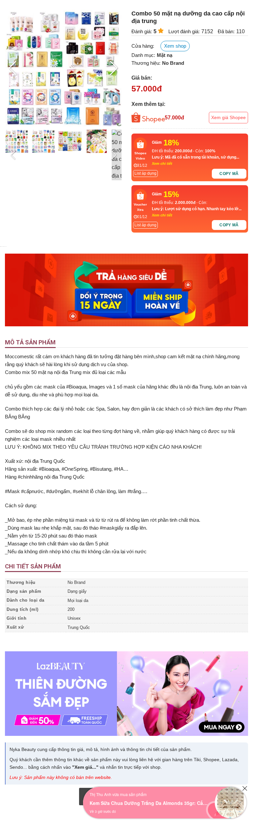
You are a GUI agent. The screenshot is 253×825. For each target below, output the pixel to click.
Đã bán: (226, 31)
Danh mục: (143, 55)
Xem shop (175, 46)
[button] (113, 68)
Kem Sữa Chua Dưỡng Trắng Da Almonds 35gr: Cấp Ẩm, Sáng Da (149, 803)
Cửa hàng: (142, 46)
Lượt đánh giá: (184, 31)
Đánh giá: (141, 31)
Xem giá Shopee (228, 117)
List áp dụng (145, 173)
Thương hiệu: (145, 63)
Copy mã (229, 173)
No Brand (173, 63)
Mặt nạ (164, 55)
